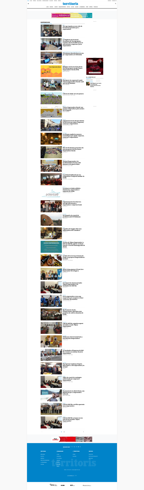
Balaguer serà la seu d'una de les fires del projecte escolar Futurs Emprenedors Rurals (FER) (72, 68)
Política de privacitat (93, 456)
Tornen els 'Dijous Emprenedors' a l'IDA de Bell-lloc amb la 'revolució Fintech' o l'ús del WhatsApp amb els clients (74, 244)
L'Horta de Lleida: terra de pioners (73, 94)
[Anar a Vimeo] (78, 447)
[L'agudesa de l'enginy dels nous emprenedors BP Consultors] (51, 233)
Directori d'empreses (45, 460)
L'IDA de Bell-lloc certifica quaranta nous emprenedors (73, 405)
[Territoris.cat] (70, 4)
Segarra (58, 460)
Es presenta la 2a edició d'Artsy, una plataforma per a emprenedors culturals (73, 392)
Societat (42, 456)
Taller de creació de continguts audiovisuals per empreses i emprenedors (72, 379)
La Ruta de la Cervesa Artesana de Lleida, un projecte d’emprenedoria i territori (74, 257)
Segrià (58, 462)
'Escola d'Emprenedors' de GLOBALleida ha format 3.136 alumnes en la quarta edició (72, 162)
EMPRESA (42, 458)
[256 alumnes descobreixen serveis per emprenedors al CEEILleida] (51, 58)
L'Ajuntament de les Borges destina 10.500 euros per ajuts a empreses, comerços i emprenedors (73, 122)
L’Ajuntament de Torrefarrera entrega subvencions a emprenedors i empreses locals (72, 203)
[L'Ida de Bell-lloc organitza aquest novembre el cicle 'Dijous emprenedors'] (51, 328)
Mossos (59, 0)
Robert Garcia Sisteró (66, 395)
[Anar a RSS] (80, 447)
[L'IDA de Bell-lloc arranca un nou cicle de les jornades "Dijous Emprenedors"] (51, 422)
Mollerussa (39, 0)
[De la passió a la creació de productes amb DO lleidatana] (51, 220)
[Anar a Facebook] (71, 447)
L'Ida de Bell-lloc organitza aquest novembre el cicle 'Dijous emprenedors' (73, 325)
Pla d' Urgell (59, 458)
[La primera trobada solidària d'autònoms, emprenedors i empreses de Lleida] (51, 193)
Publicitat (91, 454)
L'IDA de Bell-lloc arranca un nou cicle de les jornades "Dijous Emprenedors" (73, 419)
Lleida (31, 0)
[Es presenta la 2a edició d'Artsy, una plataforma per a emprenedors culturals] (51, 395)
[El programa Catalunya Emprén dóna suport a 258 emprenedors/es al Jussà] (51, 368)
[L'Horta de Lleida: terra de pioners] (51, 98)
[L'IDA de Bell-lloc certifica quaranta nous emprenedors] (51, 409)
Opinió (74, 454)
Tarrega (34, 0)
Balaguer (51, 0)
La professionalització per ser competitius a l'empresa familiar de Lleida (73, 176)
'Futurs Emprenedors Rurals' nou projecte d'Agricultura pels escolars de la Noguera (73, 108)
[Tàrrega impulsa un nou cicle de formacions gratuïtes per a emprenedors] (51, 31)
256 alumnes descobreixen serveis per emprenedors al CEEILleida (73, 54)
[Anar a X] (73, 447)
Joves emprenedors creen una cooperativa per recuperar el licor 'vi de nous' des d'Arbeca (73, 297)
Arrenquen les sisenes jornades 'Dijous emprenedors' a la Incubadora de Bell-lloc (72, 284)
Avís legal (91, 458)
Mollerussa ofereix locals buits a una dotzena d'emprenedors (72, 337)
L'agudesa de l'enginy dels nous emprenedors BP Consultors (72, 229)
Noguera (58, 464)
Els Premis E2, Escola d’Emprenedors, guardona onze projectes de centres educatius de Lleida (73, 312)
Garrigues (59, 456)
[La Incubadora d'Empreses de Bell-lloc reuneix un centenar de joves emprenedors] (51, 355)
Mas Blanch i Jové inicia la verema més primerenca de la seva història (95, 85)
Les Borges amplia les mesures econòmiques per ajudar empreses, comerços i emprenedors (73, 135)
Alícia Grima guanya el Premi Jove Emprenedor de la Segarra (73, 270)
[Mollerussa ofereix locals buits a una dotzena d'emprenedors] (51, 341)
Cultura (42, 464)
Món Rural (43, 454)
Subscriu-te (114, 0)
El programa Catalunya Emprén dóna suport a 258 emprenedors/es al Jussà (73, 365)
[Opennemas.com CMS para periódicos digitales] (72, 475)
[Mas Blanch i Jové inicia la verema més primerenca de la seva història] (88, 84)
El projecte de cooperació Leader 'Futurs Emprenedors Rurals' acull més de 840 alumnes (73, 81)
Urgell (58, 466)
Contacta (109, 0)
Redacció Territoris (66, 71)
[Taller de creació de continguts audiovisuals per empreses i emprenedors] (51, 382)
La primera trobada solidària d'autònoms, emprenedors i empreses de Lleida (71, 189)
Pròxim (83, 432)
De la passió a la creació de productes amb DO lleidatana (71, 216)
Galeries (74, 456)
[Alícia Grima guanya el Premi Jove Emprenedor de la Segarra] (51, 274)
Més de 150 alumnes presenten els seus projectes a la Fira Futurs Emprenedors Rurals (73, 149)
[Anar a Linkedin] (75, 447)
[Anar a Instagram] (76, 447)
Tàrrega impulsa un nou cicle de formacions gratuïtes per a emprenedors (72, 27)
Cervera (55, 0)
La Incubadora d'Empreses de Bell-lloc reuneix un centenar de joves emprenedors (73, 352)
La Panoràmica (44, 462)
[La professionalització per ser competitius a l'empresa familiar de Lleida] (51, 179)
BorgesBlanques (45, 0)
